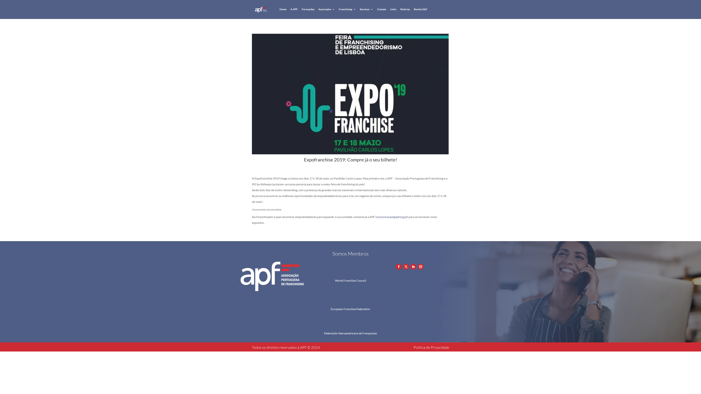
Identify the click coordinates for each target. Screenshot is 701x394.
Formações (308, 9)
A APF (294, 9)
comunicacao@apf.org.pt (391, 217)
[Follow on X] (406, 267)
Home (282, 9)
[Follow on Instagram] (421, 267)
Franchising (345, 9)
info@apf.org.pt (415, 259)
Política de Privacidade (431, 347)
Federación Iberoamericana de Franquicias (350, 333)
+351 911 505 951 (417, 253)
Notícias (405, 9)
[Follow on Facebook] (399, 267)
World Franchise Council (350, 280)
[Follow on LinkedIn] (413, 267)
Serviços (364, 9)
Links (393, 9)
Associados (324, 9)
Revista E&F (420, 9)
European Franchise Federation (350, 309)
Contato (381, 9)
